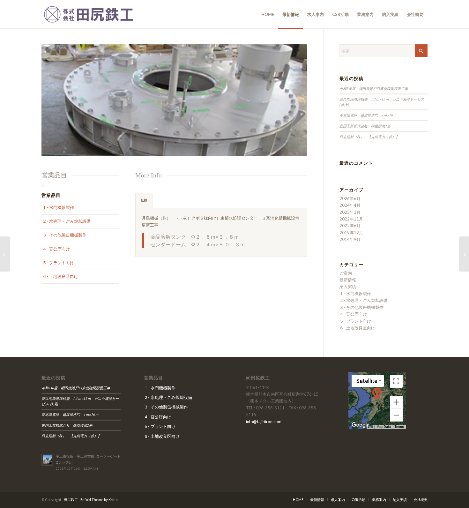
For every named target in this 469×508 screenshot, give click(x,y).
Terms (399, 427)
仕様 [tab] (144, 200)
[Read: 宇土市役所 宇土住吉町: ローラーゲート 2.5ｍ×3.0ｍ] (47, 460)
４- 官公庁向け (56, 248)
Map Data (383, 427)
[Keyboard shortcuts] (370, 427)
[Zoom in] (396, 402)
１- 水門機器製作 (58, 207)
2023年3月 (350, 212)
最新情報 (347, 279)
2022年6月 (350, 225)
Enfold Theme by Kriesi (99, 499)
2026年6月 (350, 198)
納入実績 (347, 286)
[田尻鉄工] (89, 14)
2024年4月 (350, 205)
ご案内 (345, 273)
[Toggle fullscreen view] (396, 381)
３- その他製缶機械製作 (64, 234)
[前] (55, 100)
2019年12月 (351, 232)
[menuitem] (267, 14)
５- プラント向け (58, 262)
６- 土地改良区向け (60, 276)
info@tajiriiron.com (263, 421)
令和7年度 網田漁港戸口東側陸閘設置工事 (373, 88)
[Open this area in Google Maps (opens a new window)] (360, 425)
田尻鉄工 (71, 499)
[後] (292, 100)
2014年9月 (350, 239)
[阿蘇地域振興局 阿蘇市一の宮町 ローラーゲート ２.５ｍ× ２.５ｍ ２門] (464, 254)
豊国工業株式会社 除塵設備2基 (365, 125)
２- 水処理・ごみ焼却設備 (66, 221)
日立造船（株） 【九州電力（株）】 (371, 136)
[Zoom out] (396, 415)
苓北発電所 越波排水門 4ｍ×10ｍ (368, 115)
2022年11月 (351, 218)
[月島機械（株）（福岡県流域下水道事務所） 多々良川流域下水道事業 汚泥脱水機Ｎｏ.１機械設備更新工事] (5, 254)
